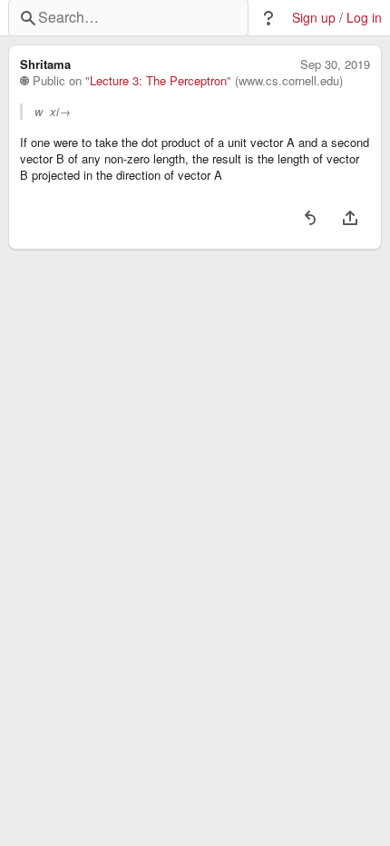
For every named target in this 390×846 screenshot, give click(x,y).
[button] (268, 18)
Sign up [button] (314, 17)
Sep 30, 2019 (335, 64)
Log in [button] (364, 17)
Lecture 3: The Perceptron (158, 81)
